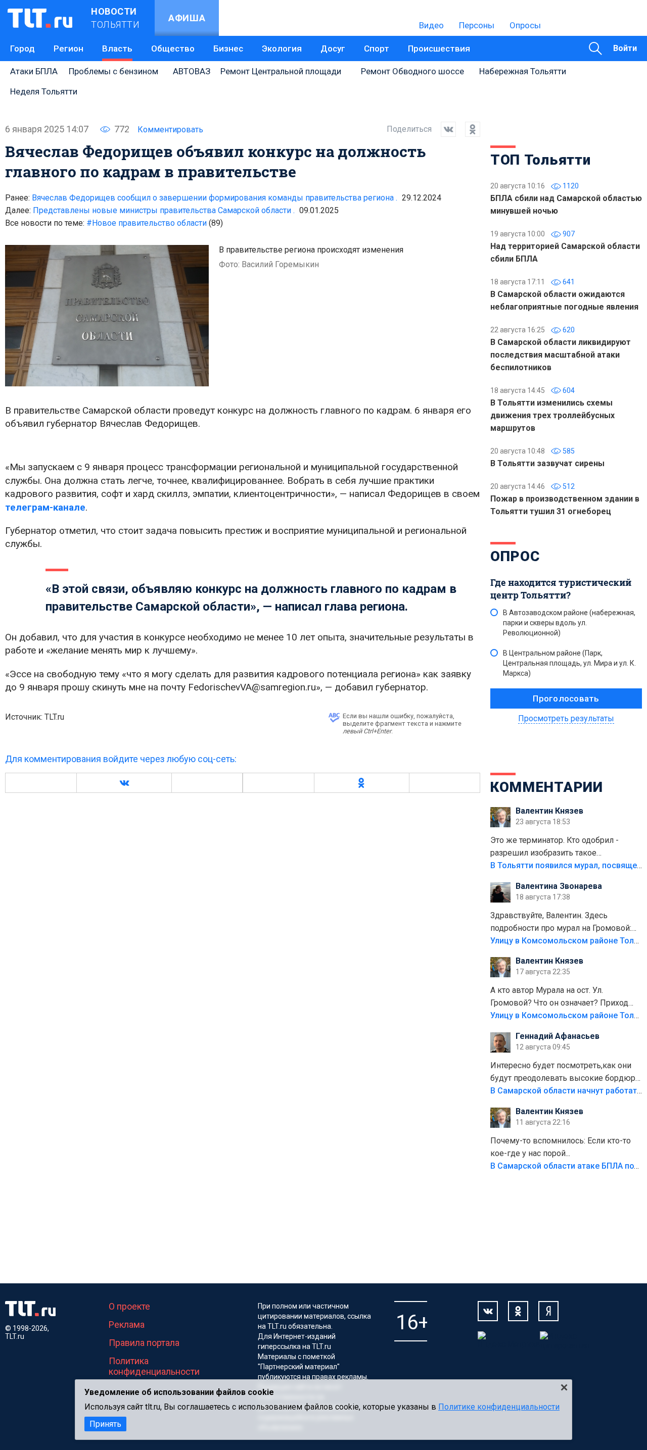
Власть (117, 48)
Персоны (476, 25)
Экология (282, 48)
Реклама (127, 1324)
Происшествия (439, 48)
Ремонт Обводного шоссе (412, 71)
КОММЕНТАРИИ (546, 787)
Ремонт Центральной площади (280, 71)
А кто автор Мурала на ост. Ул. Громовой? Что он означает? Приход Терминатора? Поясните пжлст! (559, 997)
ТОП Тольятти (540, 160)
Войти (625, 48)
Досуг (332, 48)
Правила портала (144, 1342)
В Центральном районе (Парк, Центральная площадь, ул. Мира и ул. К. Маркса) (569, 663)
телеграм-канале (45, 507)
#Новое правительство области (154, 223)
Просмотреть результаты (566, 718)
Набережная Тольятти (522, 71)
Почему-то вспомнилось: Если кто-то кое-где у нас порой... (560, 1147)
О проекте (129, 1306)
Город (22, 48)
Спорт (376, 48)
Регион (68, 48)
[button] (124, 783)
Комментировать (170, 129)
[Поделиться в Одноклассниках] (468, 129)
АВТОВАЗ (191, 71)
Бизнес (228, 48)
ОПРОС (515, 556)
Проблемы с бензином (113, 71)
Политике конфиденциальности (499, 1407)
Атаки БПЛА (34, 71)
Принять (105, 1424)
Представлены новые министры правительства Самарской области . (164, 210)
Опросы (525, 25)
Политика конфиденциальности (154, 1366)
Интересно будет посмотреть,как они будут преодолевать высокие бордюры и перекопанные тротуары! (566, 1073)
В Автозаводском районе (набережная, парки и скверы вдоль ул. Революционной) (569, 623)
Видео (431, 25)
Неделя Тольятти (43, 91)
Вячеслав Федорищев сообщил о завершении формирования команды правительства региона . (214, 198)
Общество (173, 48)
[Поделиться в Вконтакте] (444, 129)
